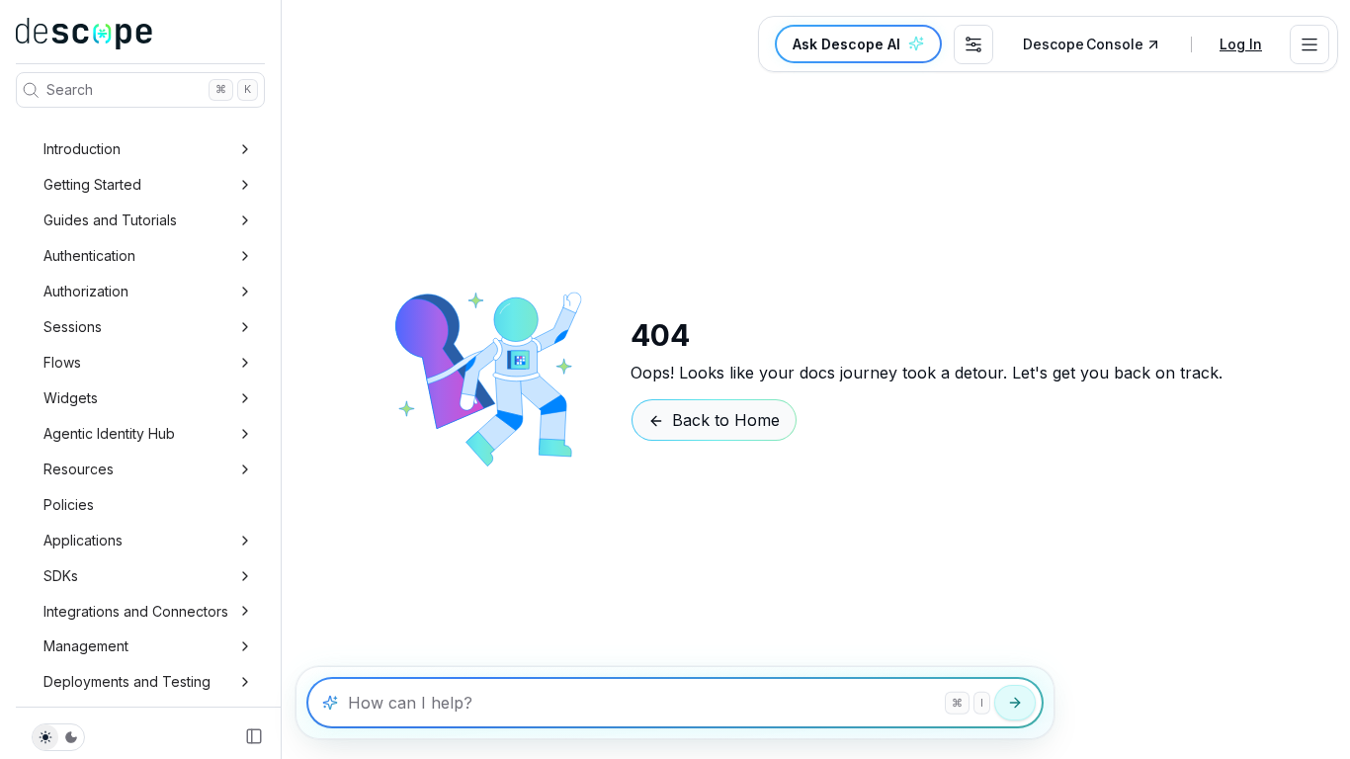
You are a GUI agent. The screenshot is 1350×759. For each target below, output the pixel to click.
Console (1083, 44)
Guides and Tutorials (110, 219)
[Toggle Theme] (58, 737)
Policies (68, 504)
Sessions (72, 326)
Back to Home (726, 420)
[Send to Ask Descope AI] (1015, 702)
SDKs (60, 575)
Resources (78, 469)
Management (85, 645)
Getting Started (92, 184)
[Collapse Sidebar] (254, 736)
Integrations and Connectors (135, 611)
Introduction (82, 148)
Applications (83, 540)
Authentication (89, 255)
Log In (1241, 44)
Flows (62, 362)
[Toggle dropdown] (1309, 44)
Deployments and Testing (127, 681)
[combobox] (973, 44)
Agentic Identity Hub (109, 433)
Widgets (70, 397)
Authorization (85, 291)
